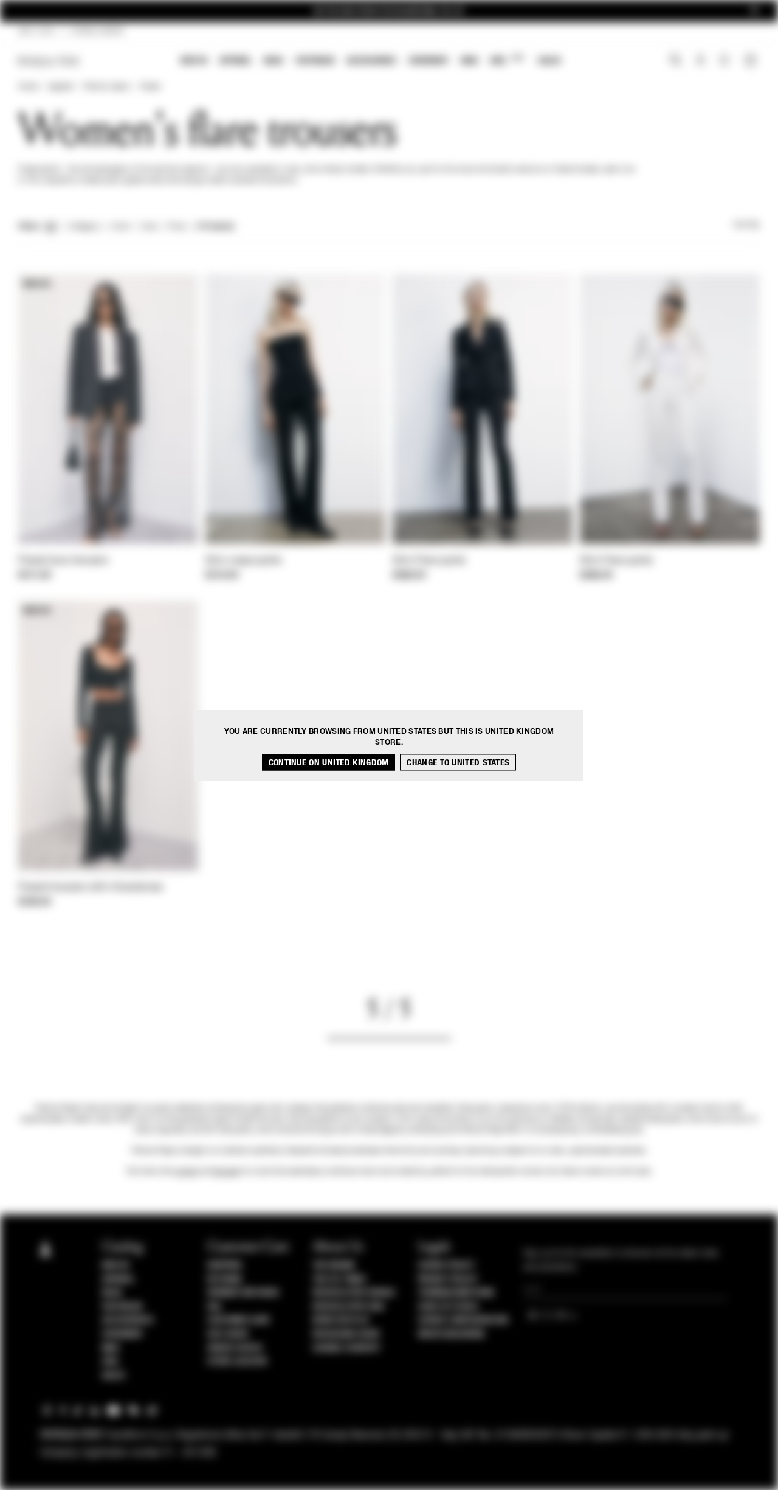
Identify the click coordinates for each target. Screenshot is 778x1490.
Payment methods (243, 1293)
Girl (506, 60)
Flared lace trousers (63, 561)
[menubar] (371, 62)
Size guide (228, 1334)
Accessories (371, 60)
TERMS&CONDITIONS (456, 1293)
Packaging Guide (346, 1334)
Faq (214, 1307)
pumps (186, 1171)
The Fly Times (339, 1279)
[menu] (370, 62)
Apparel (235, 60)
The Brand (333, 1265)
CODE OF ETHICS (448, 1307)
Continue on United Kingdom (329, 762)
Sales (549, 60)
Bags (273, 60)
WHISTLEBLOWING (451, 1334)
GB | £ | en (36, 32)
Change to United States (458, 762)
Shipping (224, 1265)
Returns (224, 1279)
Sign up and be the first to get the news (389, 11)
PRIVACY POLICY (448, 1279)
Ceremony (428, 60)
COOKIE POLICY (446, 1265)
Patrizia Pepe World (353, 1293)
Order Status (234, 1348)
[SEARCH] (675, 61)
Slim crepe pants (243, 561)
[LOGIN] (700, 61)
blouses (226, 1171)
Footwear (314, 60)
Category (84, 227)
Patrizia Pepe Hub (348, 1307)
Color (120, 227)
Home (28, 87)
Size (149, 227)
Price (176, 227)
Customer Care (238, 1320)
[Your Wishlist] (725, 63)
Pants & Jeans (106, 87)
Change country (346, 1348)
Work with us (340, 1320)
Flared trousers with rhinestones (91, 888)
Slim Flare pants (429, 561)
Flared (150, 87)
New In (194, 60)
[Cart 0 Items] (752, 61)
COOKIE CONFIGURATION (463, 1320)
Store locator (237, 1361)
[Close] (754, 11)
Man (469, 60)
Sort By (746, 225)
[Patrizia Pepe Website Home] (48, 61)
